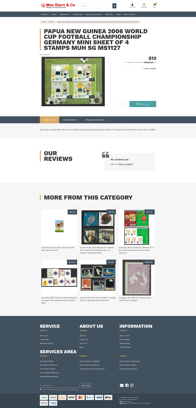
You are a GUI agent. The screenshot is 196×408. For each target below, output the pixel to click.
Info (155, 62)
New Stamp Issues (93, 14)
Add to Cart (144, 104)
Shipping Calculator (95, 120)
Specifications (70, 120)
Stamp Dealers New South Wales (92, 369)
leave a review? (126, 164)
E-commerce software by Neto (128, 399)
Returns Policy (124, 343)
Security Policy (124, 347)
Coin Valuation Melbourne (49, 373)
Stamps (44, 14)
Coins (54, 14)
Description (49, 120)
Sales (118, 14)
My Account (44, 336)
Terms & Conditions (62, 389)
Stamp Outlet (129, 14)
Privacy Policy (124, 339)
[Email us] (122, 384)
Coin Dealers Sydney (47, 369)
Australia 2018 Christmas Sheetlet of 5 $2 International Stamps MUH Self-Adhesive (136, 250)
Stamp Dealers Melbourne (90, 365)
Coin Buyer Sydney (47, 361)
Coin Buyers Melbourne (48, 365)
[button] (149, 69)
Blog (81, 347)
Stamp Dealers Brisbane (49, 376)
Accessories (77, 14)
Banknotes (64, 14)
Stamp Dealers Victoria (128, 369)
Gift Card (109, 14)
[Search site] (114, 5)
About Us (83, 336)
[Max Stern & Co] (58, 6)
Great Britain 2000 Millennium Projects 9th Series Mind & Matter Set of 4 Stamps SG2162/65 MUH (97, 250)
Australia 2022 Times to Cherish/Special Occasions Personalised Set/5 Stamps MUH (59, 300)
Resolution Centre (46, 343)
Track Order (44, 339)
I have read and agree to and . (60, 389)
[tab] (49, 119)
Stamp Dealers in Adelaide (90, 361)
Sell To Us (83, 343)
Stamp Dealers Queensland (129, 361)
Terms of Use (124, 336)
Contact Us (84, 339)
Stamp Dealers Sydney (128, 365)
